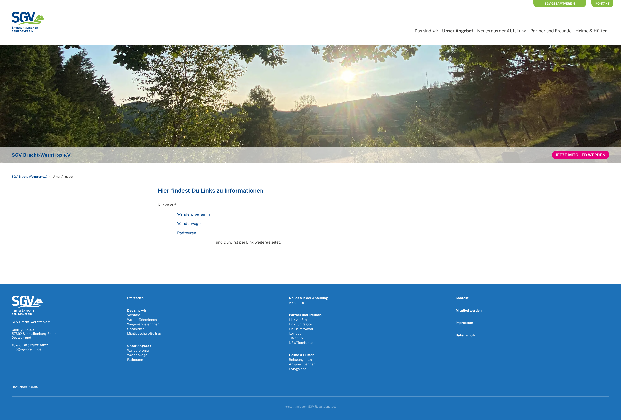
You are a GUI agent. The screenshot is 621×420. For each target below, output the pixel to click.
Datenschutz (466, 335)
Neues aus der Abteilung (501, 30)
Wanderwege (189, 223)
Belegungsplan (300, 360)
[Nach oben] (612, 414)
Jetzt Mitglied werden (580, 155)
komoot (295, 333)
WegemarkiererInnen (143, 324)
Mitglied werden (469, 310)
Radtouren (186, 233)
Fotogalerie (297, 369)
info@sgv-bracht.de (26, 349)
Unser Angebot (139, 346)
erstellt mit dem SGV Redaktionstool (310, 406)
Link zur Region (300, 324)
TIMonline (296, 338)
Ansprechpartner (302, 364)
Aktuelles (296, 303)
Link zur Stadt (299, 319)
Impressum (464, 323)
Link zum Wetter (301, 329)
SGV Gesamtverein (560, 3)
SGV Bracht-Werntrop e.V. (29, 176)
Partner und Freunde (551, 30)
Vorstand (134, 315)
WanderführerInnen (142, 319)
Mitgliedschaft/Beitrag (144, 333)
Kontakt (602, 3)
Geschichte (135, 329)
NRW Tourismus (301, 343)
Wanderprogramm (193, 214)
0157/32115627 (36, 345)
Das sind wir (426, 30)
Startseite (135, 298)
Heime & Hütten (591, 30)
